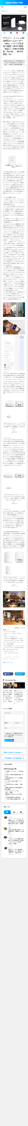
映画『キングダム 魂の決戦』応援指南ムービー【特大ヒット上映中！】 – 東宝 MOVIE (16, 851)
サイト (6, 728)
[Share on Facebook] (11, 33)
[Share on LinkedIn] (23, 33)
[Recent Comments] (20, 812)
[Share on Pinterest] (17, 33)
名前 (6, 722)
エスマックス (9, 662)
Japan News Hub (14, 2)
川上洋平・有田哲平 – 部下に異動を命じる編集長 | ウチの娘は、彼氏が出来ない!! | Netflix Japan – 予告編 (7, 696)
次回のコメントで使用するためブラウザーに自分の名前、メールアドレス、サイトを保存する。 (13, 735)
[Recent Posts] (7, 812)
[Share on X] (4, 33)
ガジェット (4, 11)
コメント (7, 713)
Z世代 (9, 828)
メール (16, 722)
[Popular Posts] (14, 812)
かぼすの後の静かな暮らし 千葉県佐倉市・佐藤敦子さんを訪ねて (16, 831)
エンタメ (10, 817)
